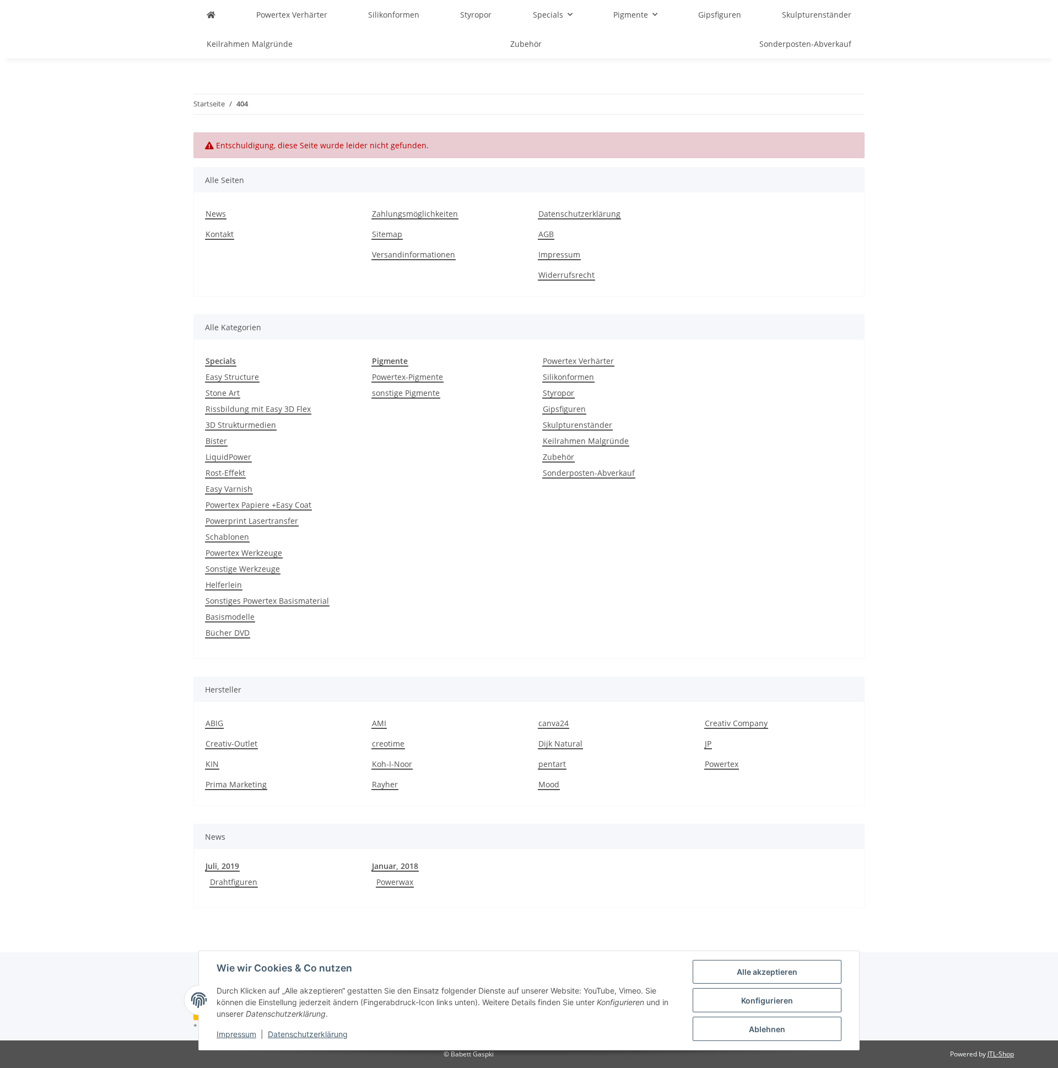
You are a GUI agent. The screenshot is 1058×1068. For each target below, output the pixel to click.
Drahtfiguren (233, 882)
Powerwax (394, 882)
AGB (546, 234)
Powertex (721, 764)
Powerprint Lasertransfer (252, 521)
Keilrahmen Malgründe (586, 441)
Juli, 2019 (222, 866)
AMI (379, 723)
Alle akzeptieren (767, 971)
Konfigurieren (767, 1000)
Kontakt (220, 234)
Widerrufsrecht (566, 275)
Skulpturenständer (577, 425)
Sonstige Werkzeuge (243, 568)
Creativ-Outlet (231, 743)
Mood (548, 784)
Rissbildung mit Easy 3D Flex (258, 409)
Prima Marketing (236, 784)
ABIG (214, 723)
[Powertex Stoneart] (211, 14)
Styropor (558, 393)
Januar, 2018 (395, 866)
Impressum (236, 1034)
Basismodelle (230, 616)
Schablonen (227, 537)
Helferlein (224, 584)
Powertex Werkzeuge (244, 553)
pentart (552, 764)
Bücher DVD (228, 632)
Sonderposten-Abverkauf (589, 473)
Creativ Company (736, 723)
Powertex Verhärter (578, 361)
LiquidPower (228, 457)
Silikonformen (568, 377)
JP (708, 743)
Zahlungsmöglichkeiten (415, 213)
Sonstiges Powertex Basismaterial (267, 600)
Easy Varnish (229, 489)
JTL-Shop (1000, 1054)
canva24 (553, 723)
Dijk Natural (560, 743)
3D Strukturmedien (241, 425)
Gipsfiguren (564, 409)
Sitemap (387, 234)
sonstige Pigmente (406, 393)
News (216, 213)
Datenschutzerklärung (308, 1034)
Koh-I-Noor (392, 764)
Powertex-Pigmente (407, 377)
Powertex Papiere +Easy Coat (258, 505)
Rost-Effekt (225, 473)
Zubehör (558, 457)
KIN (212, 764)
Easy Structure (232, 377)
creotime (388, 743)
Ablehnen (767, 1029)
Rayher (385, 784)
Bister (216, 441)
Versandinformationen (413, 254)
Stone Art (223, 393)
